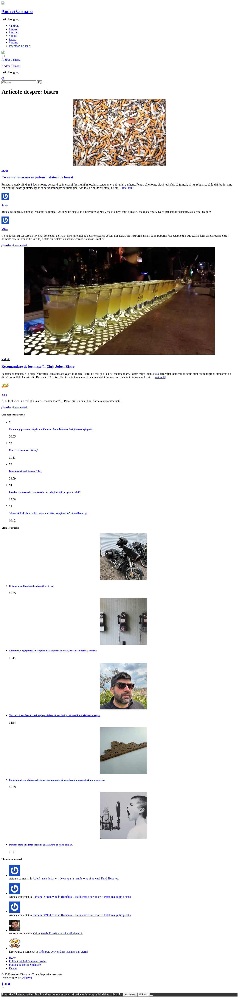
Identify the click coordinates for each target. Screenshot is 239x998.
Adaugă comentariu (16, 245)
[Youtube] (5, 984)
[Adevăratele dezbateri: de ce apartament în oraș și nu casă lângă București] (14, 893)
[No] (151, 995)
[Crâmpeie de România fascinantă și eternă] (123, 556)
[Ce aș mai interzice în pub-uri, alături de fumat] (119, 132)
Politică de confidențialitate (25, 964)
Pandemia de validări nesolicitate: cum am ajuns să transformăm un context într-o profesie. (57, 780)
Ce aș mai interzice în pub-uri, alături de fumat (37, 177)
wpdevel (27, 977)
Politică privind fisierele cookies (27, 961)
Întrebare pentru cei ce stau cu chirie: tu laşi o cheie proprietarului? (44, 492)
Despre (13, 968)
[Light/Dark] (3, 56)
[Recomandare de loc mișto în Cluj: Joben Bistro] (119, 301)
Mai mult (143, 994)
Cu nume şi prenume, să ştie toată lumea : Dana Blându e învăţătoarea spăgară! (50, 429)
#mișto (13, 29)
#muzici (13, 32)
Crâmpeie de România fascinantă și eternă (31, 586)
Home (12, 958)
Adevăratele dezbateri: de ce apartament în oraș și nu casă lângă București (48, 513)
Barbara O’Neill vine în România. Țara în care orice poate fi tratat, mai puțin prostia (81, 896)
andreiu (5, 359)
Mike (4, 229)
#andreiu (14, 25)
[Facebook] (2, 984)
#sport (12, 39)
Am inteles (130, 994)
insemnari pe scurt (19, 45)
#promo (13, 42)
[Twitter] (8, 984)
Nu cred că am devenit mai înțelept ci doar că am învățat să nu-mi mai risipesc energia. (54, 715)
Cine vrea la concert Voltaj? (23, 450)
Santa (4, 205)
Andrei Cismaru (17, 11)
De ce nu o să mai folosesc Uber (25, 471)
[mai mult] (128, 187)
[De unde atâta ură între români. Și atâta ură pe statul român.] (123, 815)
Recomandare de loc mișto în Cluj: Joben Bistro (38, 366)
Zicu (4, 394)
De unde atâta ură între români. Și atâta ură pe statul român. (41, 844)
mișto (4, 170)
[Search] (2, 78)
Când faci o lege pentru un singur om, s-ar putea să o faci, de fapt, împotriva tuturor (53, 650)
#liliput (13, 35)
